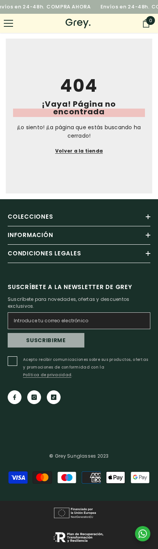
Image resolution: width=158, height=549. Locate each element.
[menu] (8, 23)
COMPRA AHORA (68, 6)
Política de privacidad (47, 375)
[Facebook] (14, 397)
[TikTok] (54, 397)
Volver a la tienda (79, 151)
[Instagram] (34, 397)
